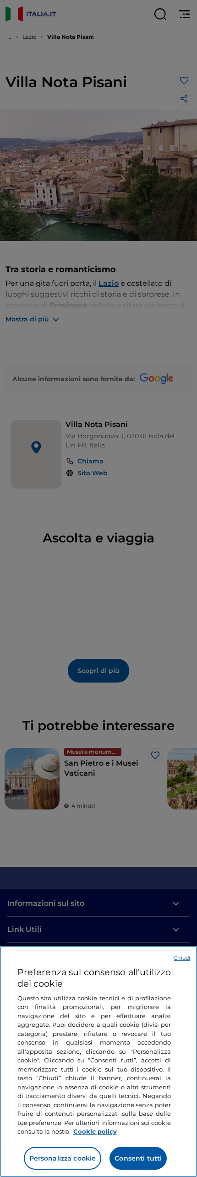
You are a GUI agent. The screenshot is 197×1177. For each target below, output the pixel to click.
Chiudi (182, 958)
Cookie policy (95, 1131)
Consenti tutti (138, 1158)
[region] (98, 1061)
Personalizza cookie (62, 1158)
